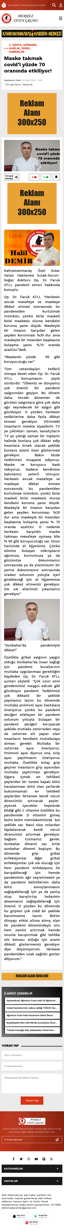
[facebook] (14, 1159)
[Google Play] (41, 1216)
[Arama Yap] (52, 5)
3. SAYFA (15, 45)
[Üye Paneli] (59, 5)
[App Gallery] (32, 1222)
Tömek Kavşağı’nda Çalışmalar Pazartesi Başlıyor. (30, 1030)
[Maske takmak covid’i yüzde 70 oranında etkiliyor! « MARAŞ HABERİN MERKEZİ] (20, 18)
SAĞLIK (14, 48)
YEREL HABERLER (20, 50)
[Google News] (19, 84)
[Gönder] (58, 1139)
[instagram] (29, 1159)
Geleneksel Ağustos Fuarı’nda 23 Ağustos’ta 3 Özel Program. (32, 1000)
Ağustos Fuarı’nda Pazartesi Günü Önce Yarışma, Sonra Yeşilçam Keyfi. (30, 1015)
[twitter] (21, 1159)
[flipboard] (44, 1159)
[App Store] (19, 1216)
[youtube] (36, 1159)
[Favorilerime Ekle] (56, 177)
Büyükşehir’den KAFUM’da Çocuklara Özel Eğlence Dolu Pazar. (31, 1023)
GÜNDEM (29, 45)
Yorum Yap (32, 1100)
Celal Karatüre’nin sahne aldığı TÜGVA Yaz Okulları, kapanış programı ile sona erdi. (31, 1008)
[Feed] (51, 1159)
